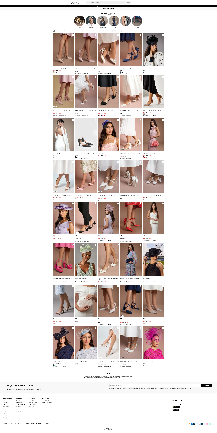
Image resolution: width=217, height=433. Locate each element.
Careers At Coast (45, 400)
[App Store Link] (176, 408)
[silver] (145, 114)
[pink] (53, 72)
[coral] (143, 157)
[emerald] (122, 72)
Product (30, 409)
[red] (104, 115)
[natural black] (56, 72)
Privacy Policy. (189, 388)
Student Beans (6, 415)
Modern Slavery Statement (47, 402)
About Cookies (32, 404)
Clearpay (5, 413)
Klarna (4, 409)
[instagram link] (173, 400)
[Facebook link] (179, 400)
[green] (54, 365)
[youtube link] (181, 400)
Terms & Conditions (33, 402)
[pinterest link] (176, 400)
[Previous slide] (86, 8)
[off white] (54, 72)
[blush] (99, 115)
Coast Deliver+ (6, 402)
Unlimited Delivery (6, 400)
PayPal (4, 411)
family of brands (145, 388)
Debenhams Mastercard (8, 408)
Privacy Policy (32, 400)
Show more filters (145, 30)
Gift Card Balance (19, 411)
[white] (77, 157)
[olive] (146, 157)
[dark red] (145, 157)
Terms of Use (31, 406)
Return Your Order (19, 402)
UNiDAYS (5, 417)
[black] (98, 115)
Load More (108, 373)
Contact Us (18, 400)
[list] (108, 22)
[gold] (54, 323)
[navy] (121, 72)
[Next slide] (130, 8)
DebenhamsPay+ (6, 406)
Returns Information (20, 408)
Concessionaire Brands (33, 408)
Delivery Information (20, 406)
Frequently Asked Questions (21, 404)
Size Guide (5, 404)
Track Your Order (19, 409)
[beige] (143, 114)
